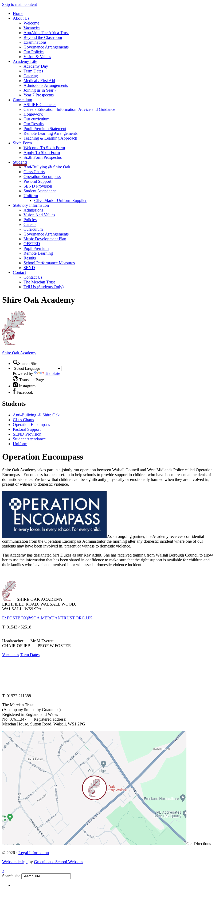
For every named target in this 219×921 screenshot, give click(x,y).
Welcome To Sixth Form (44, 147)
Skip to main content (19, 4)
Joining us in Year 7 (40, 90)
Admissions (33, 210)
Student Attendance (40, 191)
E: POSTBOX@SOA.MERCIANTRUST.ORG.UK (47, 618)
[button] (15, 362)
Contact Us (33, 277)
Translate (52, 373)
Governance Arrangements (46, 47)
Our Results (34, 123)
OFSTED (32, 243)
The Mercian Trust (39, 282)
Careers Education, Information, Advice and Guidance (69, 109)
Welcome (31, 23)
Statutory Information (31, 205)
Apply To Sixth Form (42, 152)
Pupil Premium (36, 248)
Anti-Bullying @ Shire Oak (47, 167)
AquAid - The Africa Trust (46, 32)
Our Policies (34, 52)
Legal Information (33, 852)
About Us (21, 18)
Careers (30, 224)
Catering (31, 76)
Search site (11, 876)
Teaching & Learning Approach (50, 138)
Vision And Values (39, 215)
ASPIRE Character (40, 104)
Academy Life (25, 61)
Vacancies (32, 28)
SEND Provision (38, 186)
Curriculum (22, 100)
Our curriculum (36, 119)
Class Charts (34, 171)
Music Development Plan (45, 239)
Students (20, 162)
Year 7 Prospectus (39, 95)
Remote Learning (38, 253)
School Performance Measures (49, 263)
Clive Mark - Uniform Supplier (60, 200)
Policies (30, 219)
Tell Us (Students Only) (44, 287)
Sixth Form (22, 143)
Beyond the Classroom (43, 37)
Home (18, 13)
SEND (29, 267)
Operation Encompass (42, 176)
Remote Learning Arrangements (50, 133)
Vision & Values (37, 56)
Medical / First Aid (39, 80)
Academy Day (36, 66)
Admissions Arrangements (46, 85)
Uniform (31, 195)
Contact (19, 272)
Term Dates (33, 71)
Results (30, 258)
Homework (33, 114)
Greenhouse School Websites (58, 861)
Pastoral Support (37, 181)
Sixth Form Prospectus (43, 157)
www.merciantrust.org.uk (96, 686)
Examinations (35, 42)
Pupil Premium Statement (45, 128)
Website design (15, 861)
